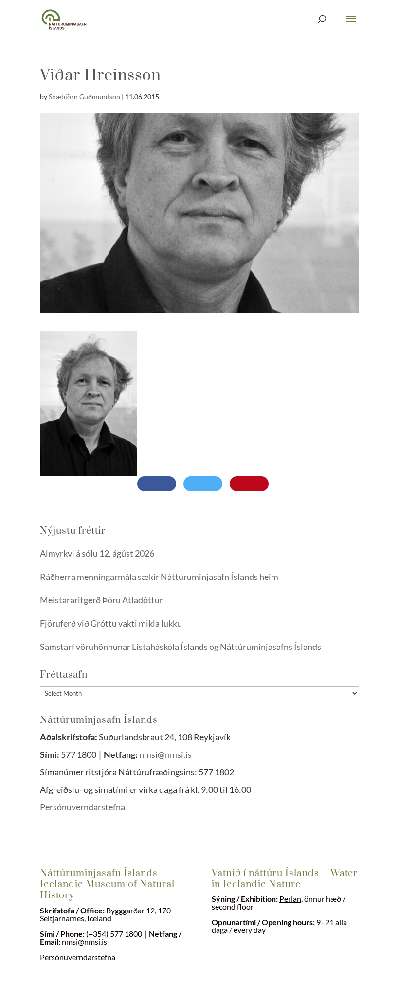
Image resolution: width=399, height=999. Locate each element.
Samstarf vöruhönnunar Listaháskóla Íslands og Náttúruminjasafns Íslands (180, 646)
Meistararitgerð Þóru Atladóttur (101, 600)
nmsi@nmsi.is (165, 754)
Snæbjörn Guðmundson (84, 96)
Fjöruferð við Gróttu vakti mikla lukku (111, 623)
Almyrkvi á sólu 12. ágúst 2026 (97, 553)
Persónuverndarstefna (83, 807)
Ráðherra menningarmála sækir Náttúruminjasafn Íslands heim (159, 576)
